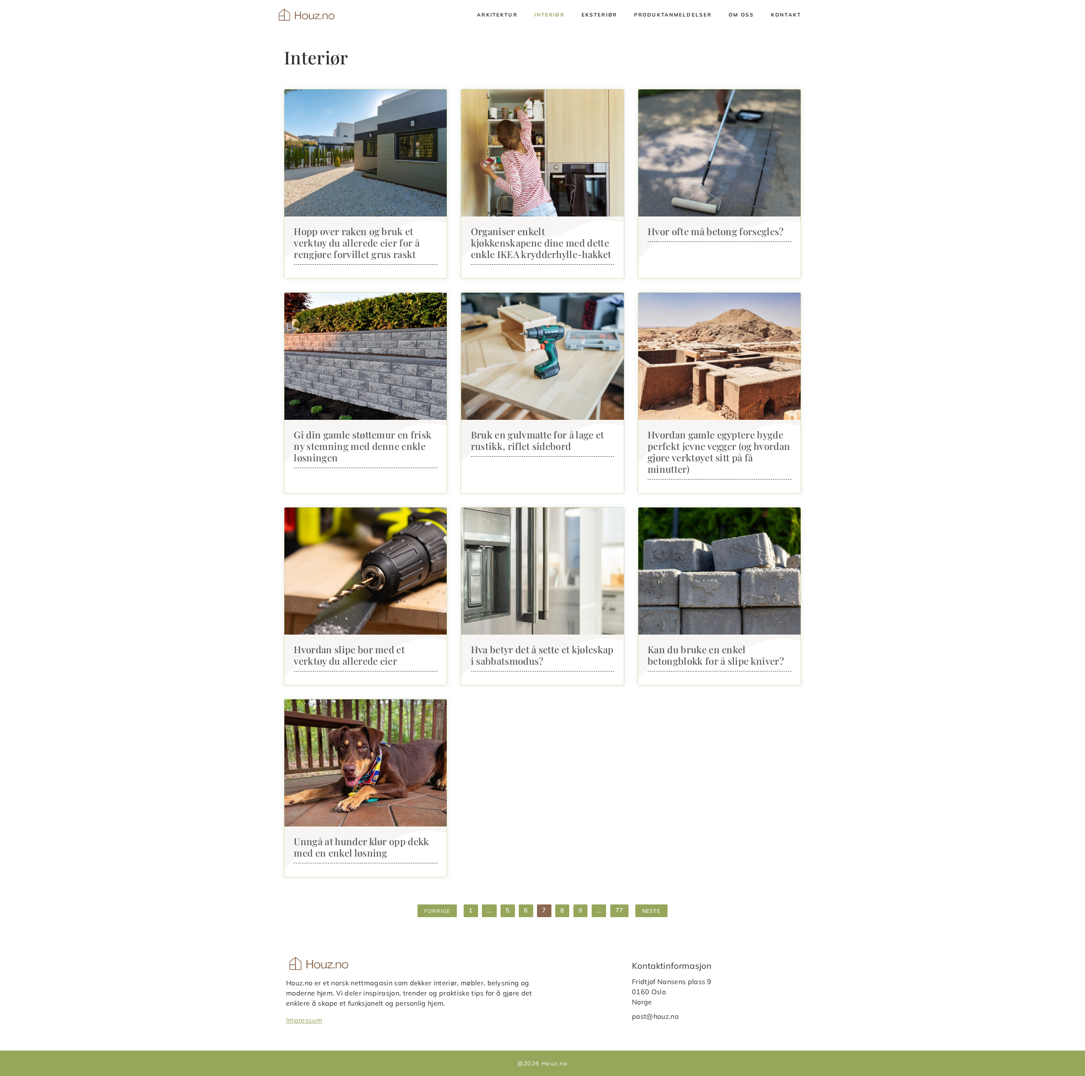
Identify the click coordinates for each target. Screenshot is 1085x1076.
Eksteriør (599, 14)
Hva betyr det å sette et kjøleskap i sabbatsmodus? (542, 655)
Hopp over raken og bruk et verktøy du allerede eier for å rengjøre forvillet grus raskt (357, 243)
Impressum (304, 1020)
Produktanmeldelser (673, 14)
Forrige (437, 910)
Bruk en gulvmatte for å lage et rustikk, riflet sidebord (537, 440)
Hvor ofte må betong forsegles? (716, 231)
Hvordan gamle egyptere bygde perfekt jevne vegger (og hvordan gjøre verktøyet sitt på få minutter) (719, 451)
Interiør (549, 14)
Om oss (741, 14)
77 (619, 910)
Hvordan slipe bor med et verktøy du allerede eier (349, 655)
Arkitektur (497, 14)
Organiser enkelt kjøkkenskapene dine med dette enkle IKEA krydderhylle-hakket (541, 243)
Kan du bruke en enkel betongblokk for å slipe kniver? (716, 655)
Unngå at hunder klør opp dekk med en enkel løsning (361, 847)
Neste (651, 910)
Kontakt (786, 14)
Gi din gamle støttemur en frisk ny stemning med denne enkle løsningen (362, 446)
